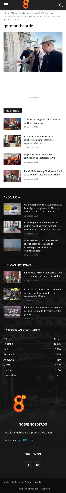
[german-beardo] (33, 52)
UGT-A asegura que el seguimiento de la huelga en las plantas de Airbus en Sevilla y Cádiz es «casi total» (43, 208)
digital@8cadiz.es (26, 440)
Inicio (6, 13)
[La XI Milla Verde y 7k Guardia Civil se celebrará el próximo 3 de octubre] (12, 176)
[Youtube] (37, 464)
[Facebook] (28, 464)
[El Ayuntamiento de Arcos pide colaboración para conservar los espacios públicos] (12, 141)
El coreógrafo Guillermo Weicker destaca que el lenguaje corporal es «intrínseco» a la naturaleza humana (42, 226)
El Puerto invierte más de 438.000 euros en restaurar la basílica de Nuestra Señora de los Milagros (31, 15)
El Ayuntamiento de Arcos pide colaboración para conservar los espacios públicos (39, 140)
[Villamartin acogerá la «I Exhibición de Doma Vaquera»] (12, 124)
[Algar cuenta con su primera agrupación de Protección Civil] (12, 159)
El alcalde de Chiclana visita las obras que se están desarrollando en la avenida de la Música (43, 293)
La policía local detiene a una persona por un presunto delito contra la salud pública (43, 311)
